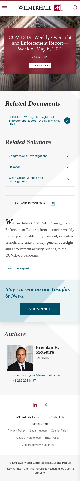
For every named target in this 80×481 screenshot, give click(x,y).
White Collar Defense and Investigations (26, 179)
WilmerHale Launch (29, 417)
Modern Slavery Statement (37, 444)
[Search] (75, 8)
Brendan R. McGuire (47, 349)
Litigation (15, 166)
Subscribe (40, 309)
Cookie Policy (59, 430)
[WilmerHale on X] (45, 405)
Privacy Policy (17, 430)
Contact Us (56, 417)
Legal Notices (38, 430)
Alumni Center (40, 423)
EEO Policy (52, 437)
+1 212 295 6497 (24, 380)
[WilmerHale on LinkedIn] (35, 405)
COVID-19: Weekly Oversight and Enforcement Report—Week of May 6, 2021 (34, 120)
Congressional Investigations (28, 156)
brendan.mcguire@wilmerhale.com (36, 375)
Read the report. (17, 268)
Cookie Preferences (28, 437)
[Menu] (5, 8)
